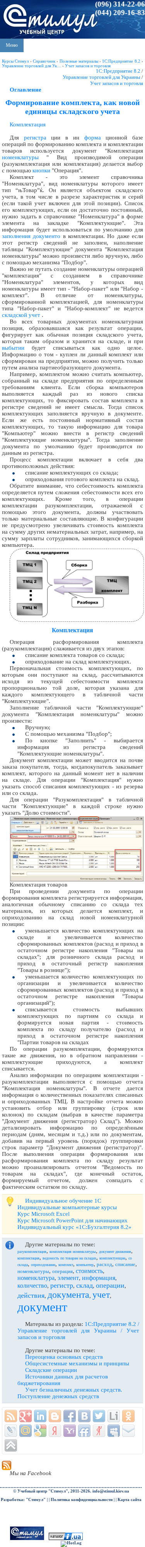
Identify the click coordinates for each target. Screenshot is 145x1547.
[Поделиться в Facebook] (69, 1416)
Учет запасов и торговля (116, 83)
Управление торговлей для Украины (101, 77)
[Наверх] (11, 1445)
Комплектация (28, 124)
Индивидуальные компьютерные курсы (67, 1207)
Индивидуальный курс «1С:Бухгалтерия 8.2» (74, 1227)
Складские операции (51, 1370)
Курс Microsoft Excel (43, 1214)
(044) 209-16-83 (120, 13)
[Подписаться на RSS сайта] (11, 1416)
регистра (35, 137)
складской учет (21, 315)
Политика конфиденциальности (82, 1500)
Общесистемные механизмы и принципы (77, 1363)
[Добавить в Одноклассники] (128, 1416)
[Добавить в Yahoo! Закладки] (69, 1430)
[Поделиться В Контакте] (84, 1416)
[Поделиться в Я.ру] (99, 1430)
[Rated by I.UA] (66, 1539)
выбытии (13, 348)
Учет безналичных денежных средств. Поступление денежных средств (69, 1393)
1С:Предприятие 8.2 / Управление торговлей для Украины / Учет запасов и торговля (78, 1330)
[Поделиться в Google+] (25, 1416)
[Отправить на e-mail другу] (128, 1430)
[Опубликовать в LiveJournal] (11, 1430)
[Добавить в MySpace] (113, 1430)
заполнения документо (31, 236)
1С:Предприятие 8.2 (118, 71)
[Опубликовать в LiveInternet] (113, 1416)
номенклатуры (20, 157)
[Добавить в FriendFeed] (84, 1430)
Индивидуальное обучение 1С (63, 1201)
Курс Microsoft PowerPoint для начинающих (72, 1220)
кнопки (41, 170)
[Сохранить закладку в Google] (40, 1430)
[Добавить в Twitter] (99, 1416)
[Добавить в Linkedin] (40, 1416)
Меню (12, 45)
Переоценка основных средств (64, 1357)
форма (92, 137)
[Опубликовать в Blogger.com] (55, 1416)
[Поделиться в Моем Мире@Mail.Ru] (25, 1430)
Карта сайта (130, 1500)
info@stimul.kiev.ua (110, 1491)
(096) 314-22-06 (120, 4)
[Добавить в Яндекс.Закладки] (55, 1430)
